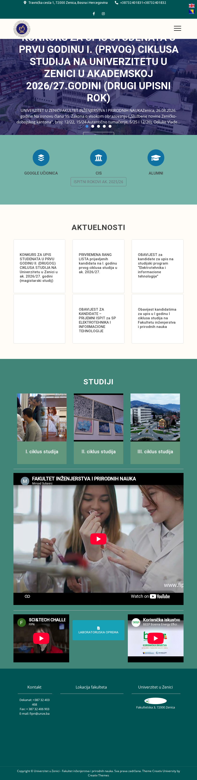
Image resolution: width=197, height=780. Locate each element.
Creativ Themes (98, 775)
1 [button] (87, 126)
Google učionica (41, 173)
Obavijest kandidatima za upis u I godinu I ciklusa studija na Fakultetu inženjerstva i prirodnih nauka (157, 318)
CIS (99, 173)
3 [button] (98, 126)
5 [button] (110, 126)
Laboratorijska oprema (98, 632)
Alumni (156, 173)
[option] (98, 87)
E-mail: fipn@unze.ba (34, 713)
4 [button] (104, 126)
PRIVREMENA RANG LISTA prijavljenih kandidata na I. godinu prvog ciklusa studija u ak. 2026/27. (98, 263)
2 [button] (92, 126)
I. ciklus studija (41, 451)
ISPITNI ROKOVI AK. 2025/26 (98, 182)
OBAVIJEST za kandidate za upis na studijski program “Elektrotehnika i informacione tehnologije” (155, 265)
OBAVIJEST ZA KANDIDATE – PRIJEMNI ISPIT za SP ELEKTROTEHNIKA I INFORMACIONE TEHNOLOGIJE (97, 320)
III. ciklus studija (155, 451)
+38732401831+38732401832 (143, 3)
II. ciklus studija (98, 451)
